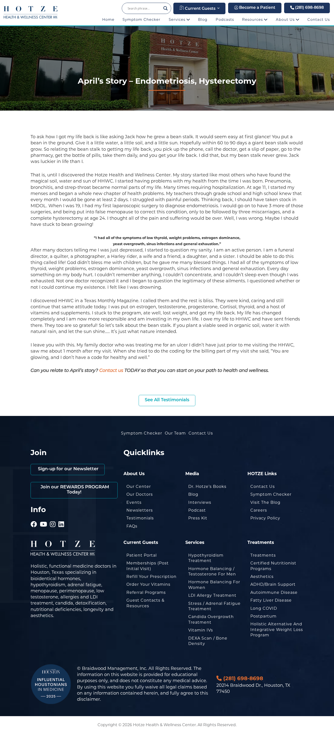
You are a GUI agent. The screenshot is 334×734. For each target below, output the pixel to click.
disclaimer (88, 699)
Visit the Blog (265, 502)
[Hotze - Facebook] (34, 517)
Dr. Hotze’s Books (207, 486)
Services (178, 19)
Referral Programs (146, 592)
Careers (258, 510)
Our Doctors (139, 494)
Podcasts (225, 19)
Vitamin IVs (200, 630)
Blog (202, 19)
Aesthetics (262, 576)
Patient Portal (141, 555)
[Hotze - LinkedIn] (61, 517)
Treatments (263, 555)
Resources (253, 19)
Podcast (197, 510)
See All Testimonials (167, 400)
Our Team (175, 433)
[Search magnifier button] (165, 8)
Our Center (138, 486)
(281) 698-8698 (309, 8)
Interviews (199, 502)
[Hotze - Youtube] (43, 517)
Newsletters (139, 510)
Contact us (111, 371)
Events (134, 502)
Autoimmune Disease (274, 592)
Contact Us (318, 19)
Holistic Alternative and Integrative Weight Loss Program (276, 629)
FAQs (131, 526)
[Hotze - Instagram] (53, 517)
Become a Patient (256, 8)
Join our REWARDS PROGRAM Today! (74, 490)
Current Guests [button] (199, 9)
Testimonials (140, 518)
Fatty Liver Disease (271, 600)
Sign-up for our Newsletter (68, 469)
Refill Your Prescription (151, 576)
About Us (286, 19)
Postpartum (263, 616)
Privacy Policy (265, 518)
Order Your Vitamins (148, 584)
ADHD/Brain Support (273, 584)
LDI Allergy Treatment (212, 595)
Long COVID (263, 608)
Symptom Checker (141, 19)
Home (108, 19)
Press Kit (197, 518)
